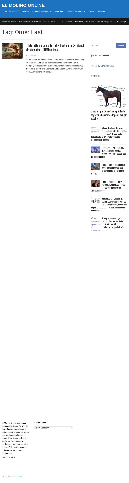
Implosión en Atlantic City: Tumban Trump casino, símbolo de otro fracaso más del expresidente (108, 152)
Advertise (58, 11)
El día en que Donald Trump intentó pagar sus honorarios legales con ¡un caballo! (109, 114)
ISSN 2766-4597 (11, 11)
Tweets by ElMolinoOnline (102, 66)
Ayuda (91, 11)
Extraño (95, 76)
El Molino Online (23, 5)
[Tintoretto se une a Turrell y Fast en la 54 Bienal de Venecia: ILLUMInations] (12, 51)
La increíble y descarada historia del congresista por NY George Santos (99, 21)
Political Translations (76, 11)
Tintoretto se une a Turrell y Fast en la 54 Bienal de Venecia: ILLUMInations (55, 47)
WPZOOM (18, 476)
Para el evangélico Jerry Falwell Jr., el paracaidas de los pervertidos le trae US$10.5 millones (108, 186)
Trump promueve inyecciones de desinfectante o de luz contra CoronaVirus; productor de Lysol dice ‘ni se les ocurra (114, 224)
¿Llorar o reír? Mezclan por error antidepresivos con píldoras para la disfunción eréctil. (108, 169)
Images (101, 11)
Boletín (25, 11)
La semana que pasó (41, 11)
